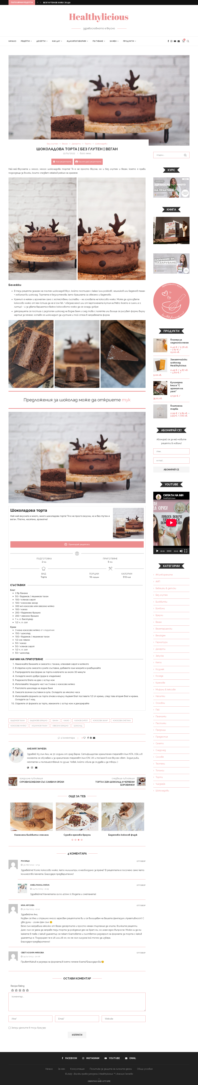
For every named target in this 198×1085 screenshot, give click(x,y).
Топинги (160, 770)
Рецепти (25, 41)
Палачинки (161, 716)
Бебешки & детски (166, 588)
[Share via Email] (94, 738)
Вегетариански (164, 628)
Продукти (128, 41)
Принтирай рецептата (89, 162)
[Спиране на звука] (181, 551)
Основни (160, 703)
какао (66, 721)
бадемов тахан (18, 721)
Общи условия (145, 1069)
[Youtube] (175, 41)
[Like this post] (84, 738)
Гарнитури (162, 642)
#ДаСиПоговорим (76, 41)
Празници (161, 730)
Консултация (77, 1069)
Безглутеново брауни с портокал (31, 835)
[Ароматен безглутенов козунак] (122, 817)
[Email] (179, 41)
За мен (113, 41)
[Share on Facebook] (88, 738)
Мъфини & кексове (166, 689)
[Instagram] (171, 41)
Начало (12, 41)
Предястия (162, 737)
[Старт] (157, 551)
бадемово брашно (38, 721)
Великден (161, 635)
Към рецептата (63, 162)
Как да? (56, 41)
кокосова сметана (122, 721)
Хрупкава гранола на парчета (77, 835)
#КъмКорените (164, 574)
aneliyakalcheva (40, 885)
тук (126, 399)
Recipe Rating (17, 986)
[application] (171, 523)
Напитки (160, 696)
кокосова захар (100, 721)
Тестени (160, 763)
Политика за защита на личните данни (111, 1069)
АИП (158, 581)
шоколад (78, 726)
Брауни (159, 615)
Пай (157, 709)
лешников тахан (39, 726)
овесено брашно (60, 726)
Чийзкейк (160, 784)
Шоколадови (162, 790)
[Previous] (37, 2)
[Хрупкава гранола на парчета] (77, 817)
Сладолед (161, 750)
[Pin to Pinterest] (91, 738)
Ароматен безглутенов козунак (123, 835)
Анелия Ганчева (36, 748)
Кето (159, 662)
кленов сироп (81, 721)
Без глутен (162, 595)
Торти (159, 777)
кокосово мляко (18, 726)
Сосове (160, 757)
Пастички (161, 723)
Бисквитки (161, 602)
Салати (160, 743)
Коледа (159, 676)
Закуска (160, 656)
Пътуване (98, 41)
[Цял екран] (185, 551)
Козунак (160, 669)
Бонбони (160, 608)
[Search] (187, 41)
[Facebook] (168, 41)
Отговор (141, 861)
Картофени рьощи (53, 3)
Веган (159, 622)
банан (55, 721)
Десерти (40, 41)
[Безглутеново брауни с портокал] (31, 817)
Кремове (160, 682)
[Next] (40, 2)
